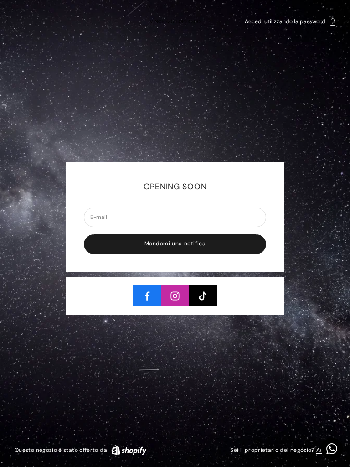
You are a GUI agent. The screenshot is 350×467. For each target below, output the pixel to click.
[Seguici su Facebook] (147, 296)
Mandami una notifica (175, 243)
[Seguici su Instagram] (175, 296)
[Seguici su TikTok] (202, 296)
